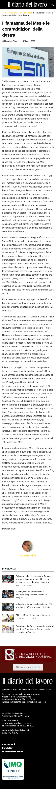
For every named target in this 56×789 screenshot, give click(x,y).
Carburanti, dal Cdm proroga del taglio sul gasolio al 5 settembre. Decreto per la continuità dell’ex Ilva (35, 629)
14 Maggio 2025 (28, 41)
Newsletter (7, 748)
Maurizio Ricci (11, 41)
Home (5, 13)
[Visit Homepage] (28, 4)
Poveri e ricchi (25, 13)
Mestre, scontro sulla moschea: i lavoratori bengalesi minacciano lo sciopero (31, 594)
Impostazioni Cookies (12, 752)
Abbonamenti (8, 744)
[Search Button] (52, 4)
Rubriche (13, 13)
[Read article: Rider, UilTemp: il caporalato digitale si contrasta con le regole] (8, 618)
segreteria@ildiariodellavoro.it (16, 730)
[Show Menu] (3, 4)
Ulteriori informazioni (26, 667)
